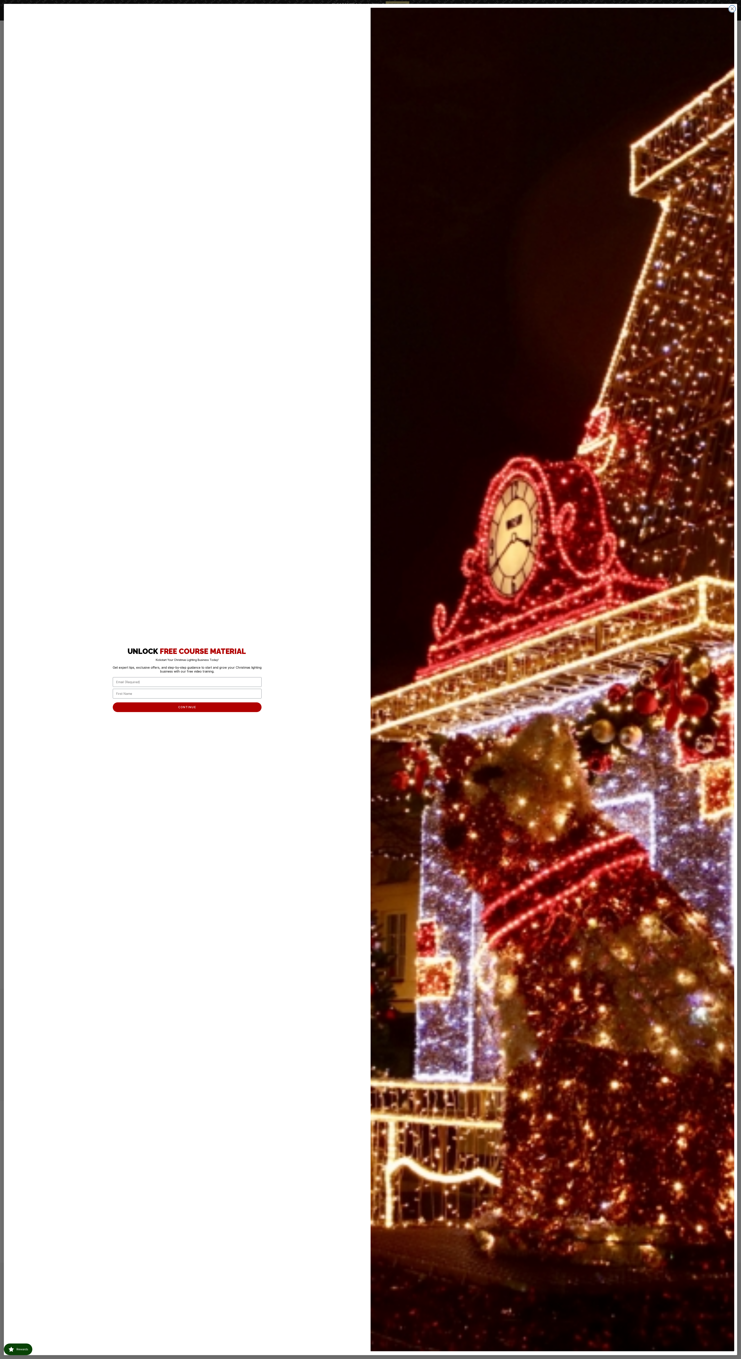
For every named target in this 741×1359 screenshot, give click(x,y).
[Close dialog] (732, 8)
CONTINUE (187, 707)
